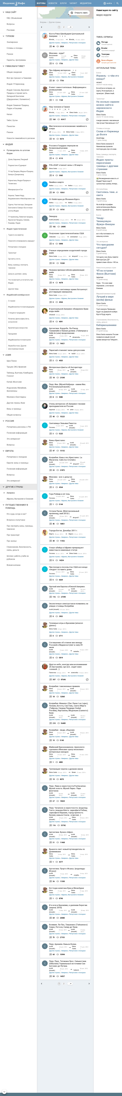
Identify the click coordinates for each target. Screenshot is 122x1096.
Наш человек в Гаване (59, 107)
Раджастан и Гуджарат (17, 165)
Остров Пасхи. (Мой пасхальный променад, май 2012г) (64, 512)
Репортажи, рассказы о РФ (19, 427)
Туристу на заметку (16, 235)
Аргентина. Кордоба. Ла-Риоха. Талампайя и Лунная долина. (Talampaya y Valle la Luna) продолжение (68, 330)
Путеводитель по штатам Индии (18, 152)
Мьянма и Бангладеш (16, 397)
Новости (52, 3)
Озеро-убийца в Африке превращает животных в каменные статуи (66, 549)
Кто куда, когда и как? (16, 514)
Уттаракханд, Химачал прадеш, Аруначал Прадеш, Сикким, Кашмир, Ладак (20, 220)
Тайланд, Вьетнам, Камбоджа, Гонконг (20, 374)
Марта (51, 534)
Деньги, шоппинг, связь (17, 274)
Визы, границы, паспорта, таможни (18, 266)
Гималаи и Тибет (15, 66)
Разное (10, 54)
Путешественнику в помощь (16, 506)
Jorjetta (76, 875)
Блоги (63, 3)
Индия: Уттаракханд (15, 84)
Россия (9, 421)
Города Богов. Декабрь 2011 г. (63, 530)
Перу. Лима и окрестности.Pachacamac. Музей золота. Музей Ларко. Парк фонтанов (67, 788)
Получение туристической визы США (66, 233)
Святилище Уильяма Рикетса (62, 423)
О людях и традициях (16, 313)
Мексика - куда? (56, 53)
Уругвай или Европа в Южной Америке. (67, 586)
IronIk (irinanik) (54, 220)
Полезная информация (17, 433)
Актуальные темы (106, 68)
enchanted (74, 237)
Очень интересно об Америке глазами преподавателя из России (67, 405)
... (69, 27)
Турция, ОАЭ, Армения (16, 367)
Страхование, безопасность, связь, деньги (19, 548)
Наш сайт (10, 12)
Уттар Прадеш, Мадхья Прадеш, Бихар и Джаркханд (20, 172)
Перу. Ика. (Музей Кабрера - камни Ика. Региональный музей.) (67, 385)
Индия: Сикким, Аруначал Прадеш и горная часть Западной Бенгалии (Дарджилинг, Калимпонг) (18, 94)
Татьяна (52, 427)
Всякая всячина (13, 565)
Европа (9, 451)
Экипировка (12, 42)
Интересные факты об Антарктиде (65, 367)
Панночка (52, 672)
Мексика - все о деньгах (60, 477)
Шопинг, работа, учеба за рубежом (18, 557)
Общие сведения (14, 72)
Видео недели (103, 15)
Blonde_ (52, 39)
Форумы (41, 3)
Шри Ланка (12, 361)
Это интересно (102, 242)
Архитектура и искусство (18, 328)
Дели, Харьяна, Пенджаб (18, 159)
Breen (74, 772)
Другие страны (14, 487)
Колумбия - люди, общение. (62, 730)
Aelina (51, 185)
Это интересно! (13, 439)
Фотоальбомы (102, 189)
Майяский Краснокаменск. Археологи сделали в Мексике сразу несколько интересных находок (66, 749)
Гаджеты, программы (16, 60)
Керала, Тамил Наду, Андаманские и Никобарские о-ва (21, 197)
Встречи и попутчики (16, 520)
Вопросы (11, 24)
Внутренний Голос (53, 57)
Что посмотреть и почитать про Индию (20, 281)
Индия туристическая (17, 229)
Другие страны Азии (16, 403)
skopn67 (75, 256)
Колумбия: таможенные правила (64, 686)
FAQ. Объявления (14, 18)
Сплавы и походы (15, 48)
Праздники (12, 334)
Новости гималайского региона (21, 138)
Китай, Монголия (14, 382)
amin (72, 409)
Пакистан (11, 126)
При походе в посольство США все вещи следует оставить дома (68, 568)
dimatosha (76, 337)
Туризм (9, 36)
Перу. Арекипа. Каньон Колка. (63, 944)
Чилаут (73, 3)
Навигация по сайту (107, 10)
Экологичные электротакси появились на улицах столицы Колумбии (68, 605)
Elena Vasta (76, 57)
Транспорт (12, 253)
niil (50, 132)
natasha (76, 651)
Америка (11, 493)
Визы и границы (14, 409)
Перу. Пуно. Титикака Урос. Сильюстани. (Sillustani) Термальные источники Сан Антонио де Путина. (67, 963)
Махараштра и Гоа (15, 189)
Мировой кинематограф (105, 294)
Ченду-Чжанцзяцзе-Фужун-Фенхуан (105, 221)
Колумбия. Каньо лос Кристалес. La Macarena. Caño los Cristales (65, 458)
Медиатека (85, 3)
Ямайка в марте (56, 182)
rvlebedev (52, 237)
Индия (9, 144)
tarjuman (52, 409)
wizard (99, 82)
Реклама (11, 30)
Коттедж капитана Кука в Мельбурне (66, 888)
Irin (75, 220)
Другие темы (13, 289)
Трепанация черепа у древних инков (66, 769)
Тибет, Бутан (12, 120)
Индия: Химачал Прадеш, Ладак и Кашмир (18, 107)
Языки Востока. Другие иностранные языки (17, 347)
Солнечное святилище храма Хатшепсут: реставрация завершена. (68, 290)
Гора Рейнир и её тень (59, 494)
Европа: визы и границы (17, 463)
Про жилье (12, 541)
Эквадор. (53, 216)
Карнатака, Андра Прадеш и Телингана (19, 182)
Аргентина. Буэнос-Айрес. (61, 832)
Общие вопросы (14, 415)
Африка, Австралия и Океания (20, 499)
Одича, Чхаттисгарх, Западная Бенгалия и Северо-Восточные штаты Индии (20, 208)
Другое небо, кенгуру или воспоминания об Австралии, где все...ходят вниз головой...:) (68, 666)
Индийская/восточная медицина (21, 307)
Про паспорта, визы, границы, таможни (20, 527)
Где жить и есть (14, 259)
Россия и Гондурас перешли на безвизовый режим (63, 147)
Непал (9, 114)
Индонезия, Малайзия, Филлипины (16, 389)
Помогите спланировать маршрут (21, 241)
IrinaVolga (100, 138)
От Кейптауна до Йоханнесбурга (64, 199)
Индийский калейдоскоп (18, 295)
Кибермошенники (106, 325)
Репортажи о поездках (17, 247)
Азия (8, 355)
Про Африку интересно (60, 70)
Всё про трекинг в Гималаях (19, 78)
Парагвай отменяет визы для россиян (67, 350)
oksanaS (52, 315)
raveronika (74, 672)
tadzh (74, 353)
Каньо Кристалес (57, 440)
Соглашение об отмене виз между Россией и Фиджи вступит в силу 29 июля (65, 644)
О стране (11, 301)
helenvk (76, 970)
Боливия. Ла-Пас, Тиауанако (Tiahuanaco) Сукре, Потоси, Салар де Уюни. (68, 926)
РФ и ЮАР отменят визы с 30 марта (66, 165)
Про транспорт (13, 535)
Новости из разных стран (106, 268)
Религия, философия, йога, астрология (18, 320)
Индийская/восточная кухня (19, 340)
